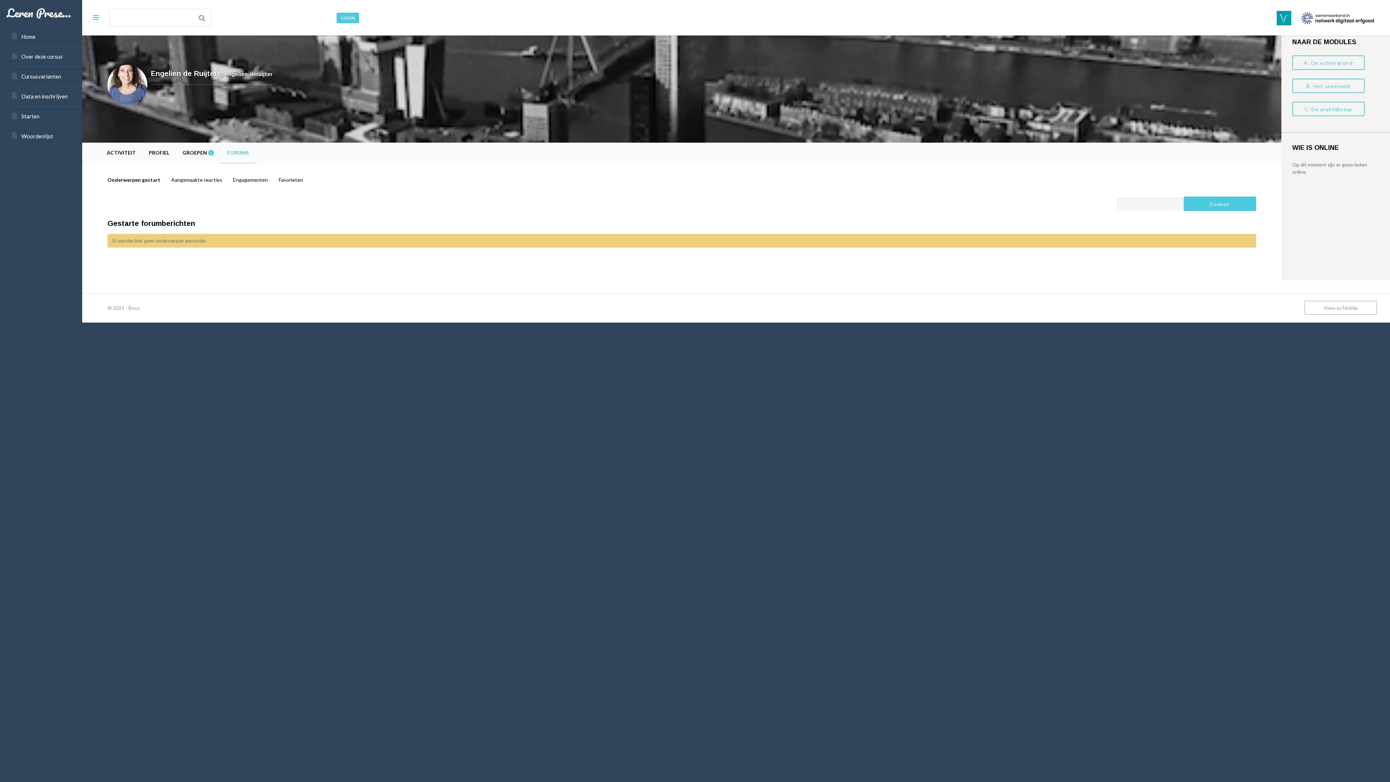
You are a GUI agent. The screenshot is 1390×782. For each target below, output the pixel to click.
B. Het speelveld (1328, 86)
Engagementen (250, 180)
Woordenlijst (37, 136)
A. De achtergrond (1328, 63)
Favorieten (291, 180)
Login (348, 18)
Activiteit (121, 153)
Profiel (159, 153)
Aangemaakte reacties (196, 180)
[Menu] (96, 17)
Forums (238, 153)
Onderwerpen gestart (134, 180)
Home (28, 36)
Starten (30, 116)
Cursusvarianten (41, 76)
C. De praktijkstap (1329, 109)
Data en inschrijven (44, 96)
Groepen (197, 153)
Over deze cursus (42, 56)
